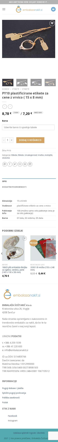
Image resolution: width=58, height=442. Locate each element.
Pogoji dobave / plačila (12, 388)
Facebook (12, 415)
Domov (5, 89)
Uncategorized (31, 155)
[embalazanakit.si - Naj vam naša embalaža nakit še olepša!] (29, 9)
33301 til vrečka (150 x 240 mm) (42, 268)
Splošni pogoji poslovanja (14, 393)
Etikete (15, 89)
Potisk (5, 402)
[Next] (51, 48)
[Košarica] (53, 9)
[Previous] (6, 48)
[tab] (29, 181)
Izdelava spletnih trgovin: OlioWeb (29, 433)
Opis (4, 181)
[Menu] (3, 9)
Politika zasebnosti (11, 397)
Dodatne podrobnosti (14, 187)
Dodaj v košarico (30, 140)
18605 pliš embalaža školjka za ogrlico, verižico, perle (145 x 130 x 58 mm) (14, 270)
